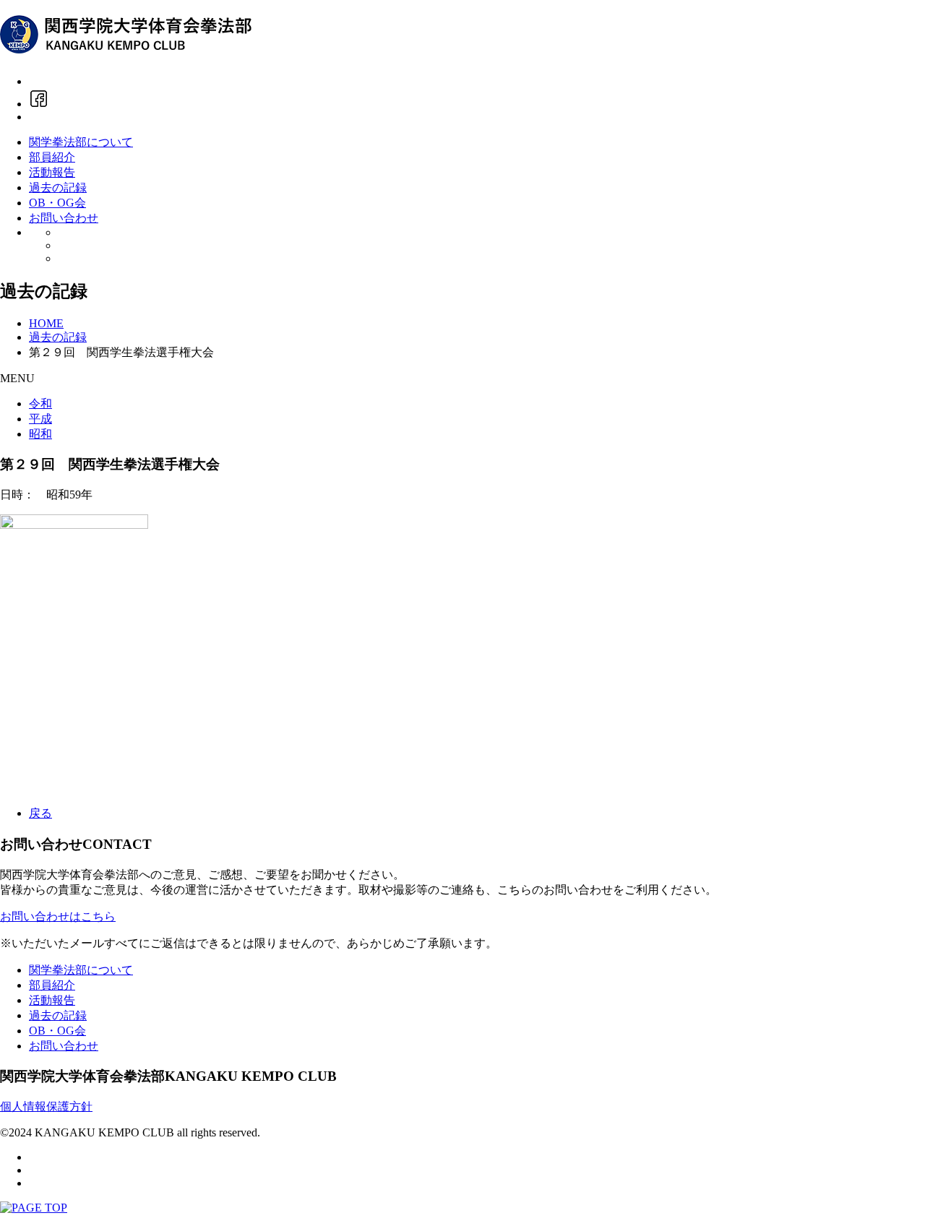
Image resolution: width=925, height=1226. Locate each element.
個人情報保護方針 (46, 1106)
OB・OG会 (57, 203)
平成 (40, 419)
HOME (46, 323)
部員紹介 (52, 157)
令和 (40, 403)
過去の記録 (58, 187)
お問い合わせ (63, 218)
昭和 (40, 434)
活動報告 (52, 172)
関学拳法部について (81, 142)
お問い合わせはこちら (58, 916)
